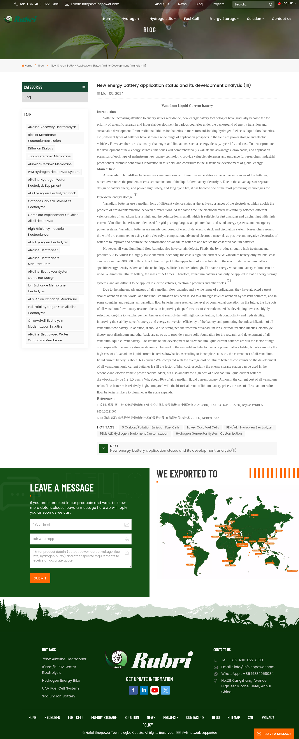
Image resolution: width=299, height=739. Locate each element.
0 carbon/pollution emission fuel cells (150, 427)
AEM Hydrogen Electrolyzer (48, 242)
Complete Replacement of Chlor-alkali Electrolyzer (53, 217)
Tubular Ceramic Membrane (49, 156)
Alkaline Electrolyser (43, 250)
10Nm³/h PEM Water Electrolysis (59, 670)
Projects (218, 4)
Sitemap (234, 717)
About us (162, 4)
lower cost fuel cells (203, 427)
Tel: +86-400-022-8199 (39, 4)
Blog (199, 4)
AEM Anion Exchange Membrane (52, 299)
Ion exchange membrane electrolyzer (47, 288)
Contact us (281, 19)
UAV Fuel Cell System (60, 688)
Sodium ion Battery (58, 696)
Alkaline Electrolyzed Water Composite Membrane (48, 337)
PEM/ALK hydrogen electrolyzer (249, 427)
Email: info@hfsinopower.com (95, 4)
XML (251, 717)
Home (108, 19)
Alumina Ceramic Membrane (50, 164)
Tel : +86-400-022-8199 (242, 660)
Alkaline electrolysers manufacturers (43, 261)
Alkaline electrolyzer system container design (48, 274)
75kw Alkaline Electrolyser (64, 659)
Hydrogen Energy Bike (61, 680)
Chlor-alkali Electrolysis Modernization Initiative (45, 323)
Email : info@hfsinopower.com (247, 667)
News (182, 4)
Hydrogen (130, 19)
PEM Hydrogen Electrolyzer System (53, 171)
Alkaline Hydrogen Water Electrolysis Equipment (46, 182)
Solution (254, 19)
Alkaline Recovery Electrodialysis (52, 127)
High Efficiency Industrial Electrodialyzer (46, 231)
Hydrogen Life (161, 19)
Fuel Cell (191, 19)
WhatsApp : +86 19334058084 (247, 674)
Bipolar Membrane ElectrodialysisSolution (44, 137)
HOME (32, 717)
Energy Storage (222, 19)
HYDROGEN (52, 717)
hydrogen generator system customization (209, 433)
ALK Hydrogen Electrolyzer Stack (52, 193)
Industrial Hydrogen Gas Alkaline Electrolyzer (52, 309)
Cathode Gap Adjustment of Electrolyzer (49, 204)
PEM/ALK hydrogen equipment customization (134, 433)
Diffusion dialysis (40, 148)
